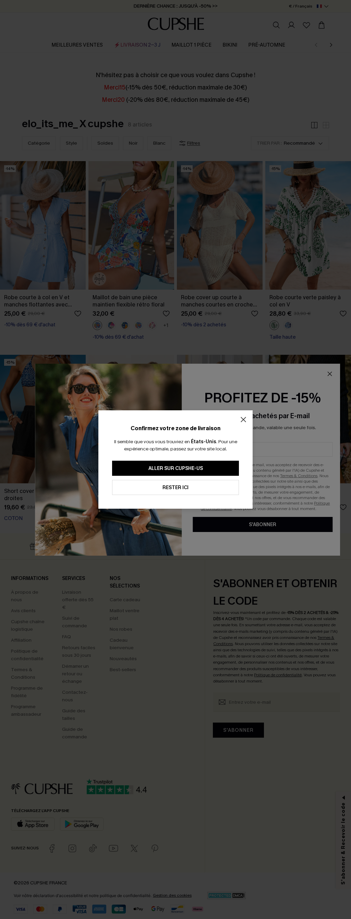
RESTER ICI (175, 487)
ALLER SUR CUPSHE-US (175, 468)
